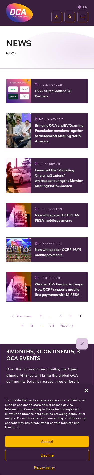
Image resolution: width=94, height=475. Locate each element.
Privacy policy (44, 467)
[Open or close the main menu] (82, 17)
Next (64, 326)
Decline (47, 455)
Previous (24, 316)
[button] (86, 390)
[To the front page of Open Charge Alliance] (19, 12)
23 (52, 326)
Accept (47, 441)
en (85, 7)
